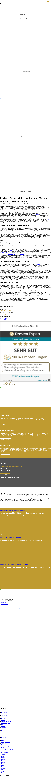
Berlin (2, 756)
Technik (48, 219)
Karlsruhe (3, 765)
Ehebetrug (11, 250)
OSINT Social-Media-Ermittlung (30, 173)
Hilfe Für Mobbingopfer (28, 40)
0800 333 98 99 (26, 9)
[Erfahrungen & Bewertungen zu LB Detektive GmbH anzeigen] (25, 381)
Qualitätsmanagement (5, 723)
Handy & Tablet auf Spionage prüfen (31, 160)
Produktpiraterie (39, 112)
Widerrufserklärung (5, 746)
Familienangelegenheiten (28, 37)
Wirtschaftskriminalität (28, 132)
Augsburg (3, 754)
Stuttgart (3, 771)
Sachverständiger (26, 56)
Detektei (22, 14)
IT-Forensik (38, 163)
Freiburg (3, 760)
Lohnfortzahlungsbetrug (28, 99)
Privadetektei (4, 712)
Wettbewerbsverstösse (39, 129)
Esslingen (37, 214)
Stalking (41, 60)
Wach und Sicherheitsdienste (7, 749)
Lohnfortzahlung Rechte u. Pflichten (31, 102)
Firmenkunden (26, 157)
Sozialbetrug (33, 60)
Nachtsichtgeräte (41, 106)
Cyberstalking (25, 148)
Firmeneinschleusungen (35, 92)
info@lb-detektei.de (7, 8)
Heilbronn (3, 763)
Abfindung (25, 76)
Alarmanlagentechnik (27, 27)
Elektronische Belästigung (36, 152)
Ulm (2, 772)
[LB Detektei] (9, 103)
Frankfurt (3, 759)
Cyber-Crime (35, 148)
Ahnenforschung (35, 24)
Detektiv (3, 747)
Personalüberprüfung (27, 112)
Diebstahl (24, 92)
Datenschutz (4, 740)
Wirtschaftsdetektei (25, 71)
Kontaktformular (16, 482)
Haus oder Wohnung (27, 163)
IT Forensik (3, 718)
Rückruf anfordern (4, 318)
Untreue (40, 63)
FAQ (2, 3)
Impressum (3, 737)
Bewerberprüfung (26, 89)
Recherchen (25, 53)
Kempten (3, 766)
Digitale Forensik (26, 151)
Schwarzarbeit (38, 119)
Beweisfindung (26, 30)
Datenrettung (44, 148)
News (2, 5)
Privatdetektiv (41, 50)
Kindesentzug (40, 40)
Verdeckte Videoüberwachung (29, 183)
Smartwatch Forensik (38, 176)
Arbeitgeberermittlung (28, 83)
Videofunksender (26, 66)
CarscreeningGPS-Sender (37, 143)
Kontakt (29, 191)
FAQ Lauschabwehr (27, 186)
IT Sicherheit (34, 96)
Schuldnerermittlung (38, 56)
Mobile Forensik (26, 167)
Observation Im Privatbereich (29, 47)
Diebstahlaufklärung (37, 30)
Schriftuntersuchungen (39, 115)
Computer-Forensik (38, 89)
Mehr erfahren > (5, 424)
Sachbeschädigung (35, 53)
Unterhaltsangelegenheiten (29, 63)
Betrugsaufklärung (43, 86)
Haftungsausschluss (5, 742)
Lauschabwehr (26, 43)
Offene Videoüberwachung (29, 50)
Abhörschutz (25, 24)
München (3, 768)
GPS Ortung (40, 37)
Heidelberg (3, 762)
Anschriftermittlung (40, 27)
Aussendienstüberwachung (29, 86)
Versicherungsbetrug (27, 125)
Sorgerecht (25, 60)
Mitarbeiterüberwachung (28, 106)
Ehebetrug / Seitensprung (28, 33)
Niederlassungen (4, 739)
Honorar (22, 191)
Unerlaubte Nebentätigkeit (29, 122)
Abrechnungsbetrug (27, 79)
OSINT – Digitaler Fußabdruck (30, 170)
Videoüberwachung (27, 129)
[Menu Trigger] (48, 1)
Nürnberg (3, 769)
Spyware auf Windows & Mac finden (31, 180)
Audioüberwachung (27, 142)
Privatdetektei (24, 18)
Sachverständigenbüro (6, 721)
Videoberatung (37, 66)
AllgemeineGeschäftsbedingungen (6, 744)
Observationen (26, 109)
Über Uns (4, 1)
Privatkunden (36, 167)
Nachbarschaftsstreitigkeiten (39, 43)
